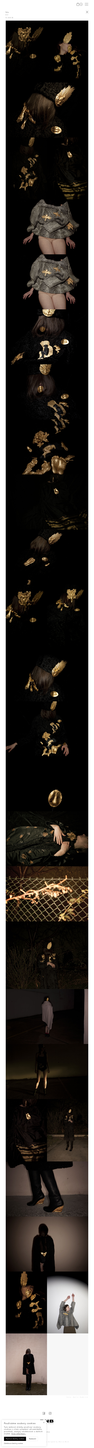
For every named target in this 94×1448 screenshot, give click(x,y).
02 (7, 14)
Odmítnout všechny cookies (13, 1443)
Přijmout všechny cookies (15, 1439)
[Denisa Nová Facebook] (44, 1414)
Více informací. (18, 1434)
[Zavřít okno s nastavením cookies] (43, 1423)
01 (7, 12)
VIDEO (10, 17)
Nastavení (32, 1439)
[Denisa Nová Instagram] (50, 1414)
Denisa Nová (64, 1441)
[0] (78, 4)
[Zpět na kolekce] (87, 12)
